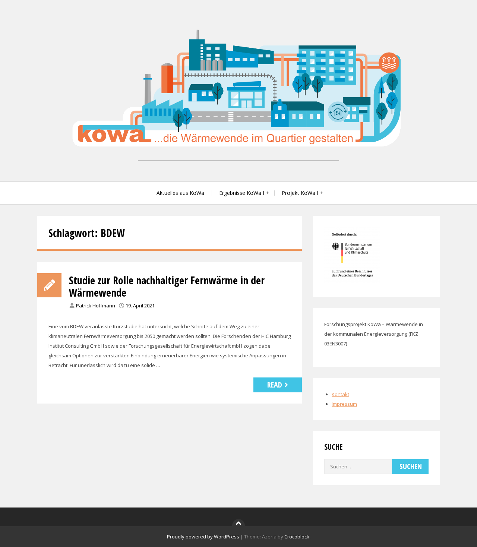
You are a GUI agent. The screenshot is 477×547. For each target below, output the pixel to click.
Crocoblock (296, 536)
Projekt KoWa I (300, 192)
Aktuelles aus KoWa (180, 192)
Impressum (344, 404)
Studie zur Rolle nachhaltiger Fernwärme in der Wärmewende (167, 286)
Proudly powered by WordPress (203, 536)
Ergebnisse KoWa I (241, 192)
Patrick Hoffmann (95, 305)
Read (274, 385)
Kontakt (340, 394)
